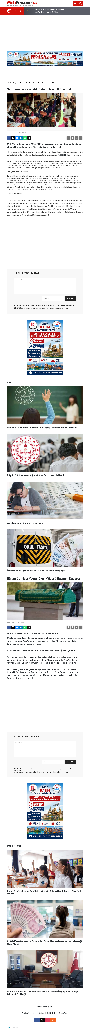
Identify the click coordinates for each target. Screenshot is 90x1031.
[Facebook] (9, 138)
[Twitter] (13, 138)
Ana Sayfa (13, 83)
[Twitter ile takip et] (42, 1020)
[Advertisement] (45, 31)
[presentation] (15, 11)
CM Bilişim (14, 1028)
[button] (72, 138)
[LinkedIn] (21, 138)
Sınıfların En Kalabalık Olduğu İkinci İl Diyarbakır (43, 83)
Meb (21, 83)
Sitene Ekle (63, 1013)
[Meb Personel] (22, 3)
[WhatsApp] (25, 138)
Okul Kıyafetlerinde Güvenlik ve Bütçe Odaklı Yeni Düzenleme (49, 10)
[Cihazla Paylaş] (29, 138)
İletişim (41, 1013)
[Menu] (75, 3)
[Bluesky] (17, 138)
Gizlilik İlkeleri (51, 1013)
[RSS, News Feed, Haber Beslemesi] (53, 1020)
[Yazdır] (68, 138)
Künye (34, 1013)
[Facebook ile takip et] (37, 1020)
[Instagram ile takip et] (47, 1020)
